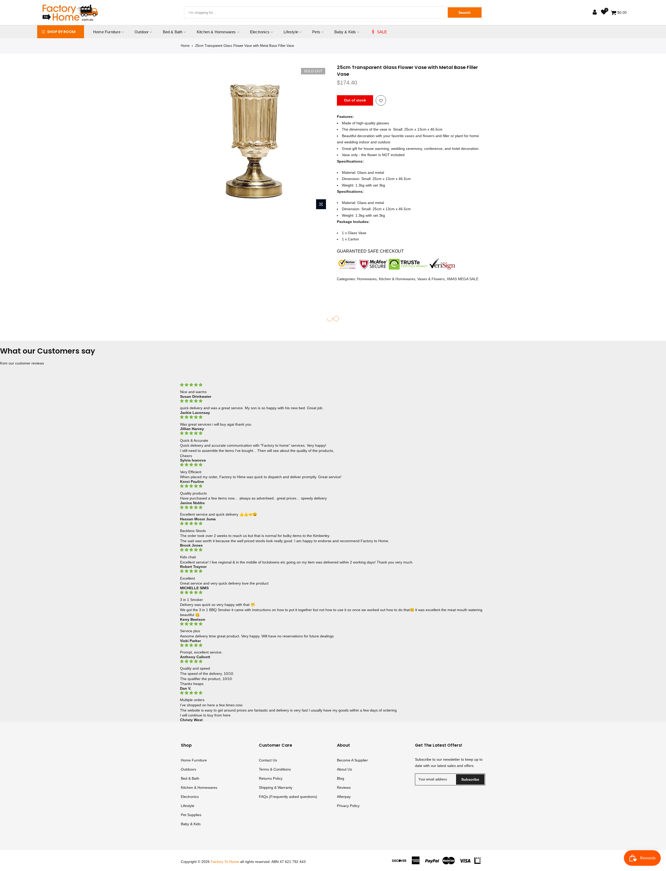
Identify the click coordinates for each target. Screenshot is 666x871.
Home (185, 46)
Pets (316, 32)
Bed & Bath (173, 32)
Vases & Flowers (431, 279)
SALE (382, 32)
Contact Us (268, 760)
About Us (344, 769)
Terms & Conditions (275, 769)
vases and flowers (419, 136)
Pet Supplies (191, 815)
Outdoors (188, 769)
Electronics (260, 32)
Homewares (367, 279)
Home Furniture (106, 32)
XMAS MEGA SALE (462, 279)
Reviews (344, 787)
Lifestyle (291, 32)
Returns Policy (271, 778)
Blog (340, 778)
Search (464, 12)
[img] (333, 385)
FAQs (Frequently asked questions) (288, 797)
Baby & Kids (345, 32)
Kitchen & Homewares (216, 32)
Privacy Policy (348, 806)
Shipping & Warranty (275, 787)
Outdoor (142, 32)
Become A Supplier (352, 760)
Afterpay (344, 797)
